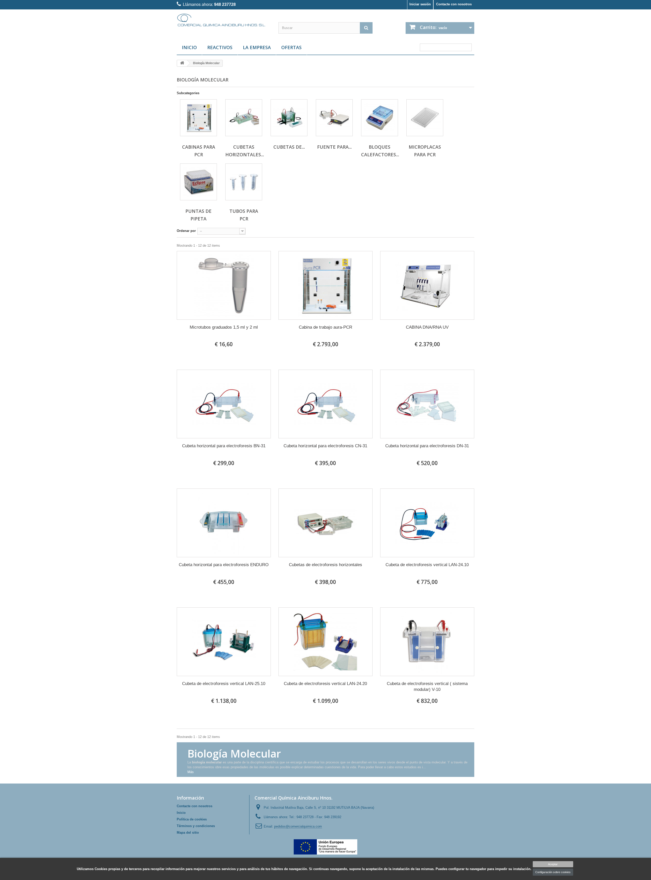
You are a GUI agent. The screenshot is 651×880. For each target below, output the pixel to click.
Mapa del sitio (188, 832)
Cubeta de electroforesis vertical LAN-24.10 (427, 564)
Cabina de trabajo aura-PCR (325, 327)
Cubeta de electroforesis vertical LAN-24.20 (325, 683)
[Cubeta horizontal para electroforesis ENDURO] (223, 523)
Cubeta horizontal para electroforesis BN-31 (223, 445)
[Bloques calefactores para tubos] (379, 117)
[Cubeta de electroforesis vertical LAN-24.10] (427, 523)
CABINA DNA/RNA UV (427, 327)
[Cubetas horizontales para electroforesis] (243, 117)
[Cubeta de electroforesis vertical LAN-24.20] (325, 642)
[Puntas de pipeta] (198, 181)
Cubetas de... (289, 147)
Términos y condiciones (196, 826)
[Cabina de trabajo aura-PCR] (325, 285)
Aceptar (553, 864)
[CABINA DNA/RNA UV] (427, 285)
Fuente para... (334, 147)
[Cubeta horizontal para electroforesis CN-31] (325, 404)
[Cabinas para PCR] (198, 117)
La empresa (257, 47)
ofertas (291, 47)
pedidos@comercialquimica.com (298, 826)
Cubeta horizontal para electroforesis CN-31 (325, 445)
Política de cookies (192, 819)
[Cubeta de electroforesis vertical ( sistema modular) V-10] (427, 642)
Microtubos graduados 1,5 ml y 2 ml (224, 327)
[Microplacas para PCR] (424, 117)
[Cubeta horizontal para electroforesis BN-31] (223, 404)
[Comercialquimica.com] (224, 19)
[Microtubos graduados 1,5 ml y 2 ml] (223, 285)
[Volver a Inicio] (182, 63)
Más (190, 772)
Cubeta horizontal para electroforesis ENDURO (224, 564)
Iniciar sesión (420, 4)
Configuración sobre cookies (553, 872)
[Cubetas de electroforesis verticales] (289, 117)
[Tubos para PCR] (243, 181)
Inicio (189, 47)
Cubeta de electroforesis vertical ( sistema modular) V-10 (427, 686)
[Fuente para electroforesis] (334, 117)
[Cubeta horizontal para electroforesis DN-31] (427, 404)
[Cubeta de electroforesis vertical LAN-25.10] (223, 642)
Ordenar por (186, 231)
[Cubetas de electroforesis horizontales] (325, 523)
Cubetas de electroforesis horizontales (325, 564)
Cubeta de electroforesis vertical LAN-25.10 (223, 683)
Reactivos (219, 47)
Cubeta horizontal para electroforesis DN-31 (427, 445)
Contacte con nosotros (454, 4)
